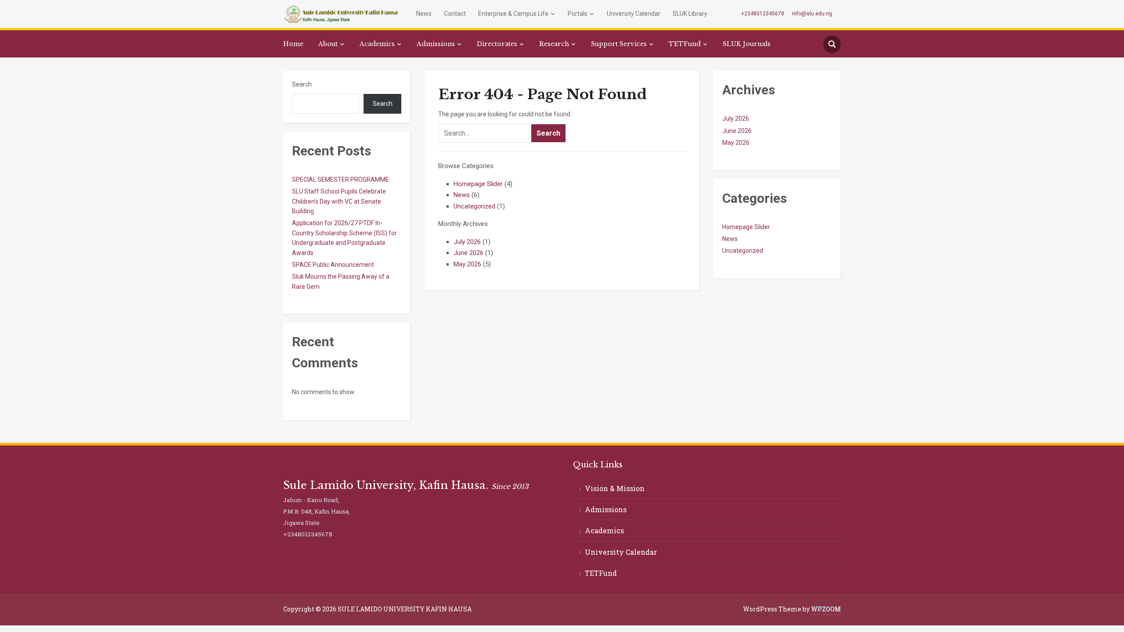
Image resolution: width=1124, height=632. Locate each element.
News (424, 13)
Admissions (436, 44)
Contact (455, 13)
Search (302, 84)
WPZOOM (826, 609)
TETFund (685, 44)
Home (293, 44)
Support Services (619, 44)
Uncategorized (474, 206)
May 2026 (467, 264)
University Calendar (633, 13)
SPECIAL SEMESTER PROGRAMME (340, 179)
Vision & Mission (615, 488)
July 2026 (467, 242)
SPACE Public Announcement (333, 264)
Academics (377, 44)
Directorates (497, 44)
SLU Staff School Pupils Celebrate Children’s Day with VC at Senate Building (339, 201)
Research (554, 44)
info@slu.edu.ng (812, 14)
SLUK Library (690, 13)
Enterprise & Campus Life (513, 13)
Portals (577, 13)
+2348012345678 (762, 14)
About (328, 44)
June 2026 (468, 253)
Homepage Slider (478, 184)
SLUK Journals (747, 44)
